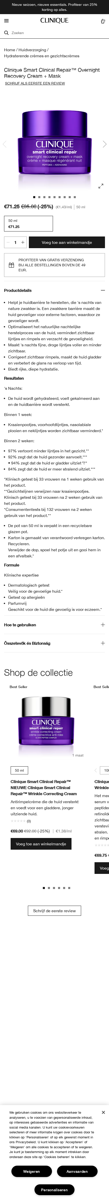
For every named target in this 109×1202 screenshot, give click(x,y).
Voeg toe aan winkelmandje (67, 242)
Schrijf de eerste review (54, 910)
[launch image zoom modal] (101, 186)
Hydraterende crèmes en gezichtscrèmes (41, 56)
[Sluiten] (103, 1112)
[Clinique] (54, 20)
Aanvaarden (77, 1171)
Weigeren (31, 1171)
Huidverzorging (32, 49)
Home (9, 49)
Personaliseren (54, 1190)
